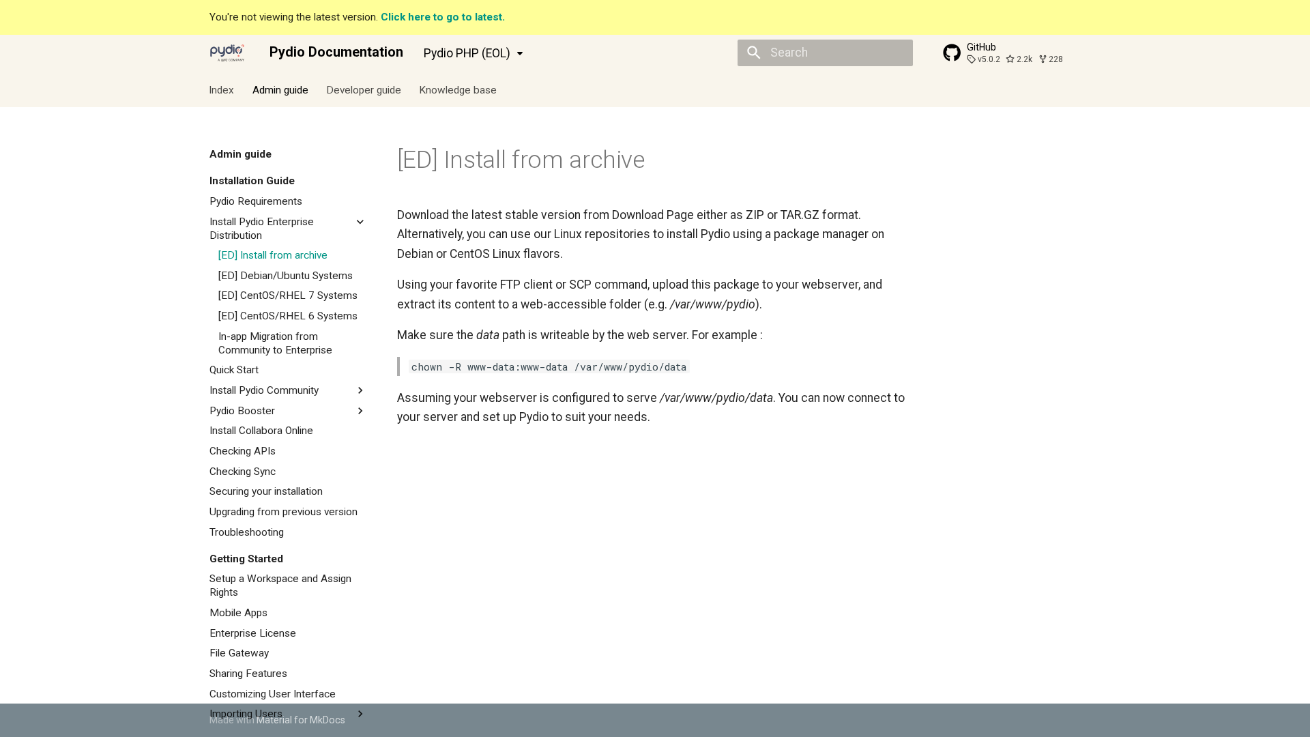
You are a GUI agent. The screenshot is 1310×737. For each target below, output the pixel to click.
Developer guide (363, 89)
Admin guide (280, 89)
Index (222, 89)
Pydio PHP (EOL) (467, 53)
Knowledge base (458, 89)
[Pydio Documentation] (227, 53)
